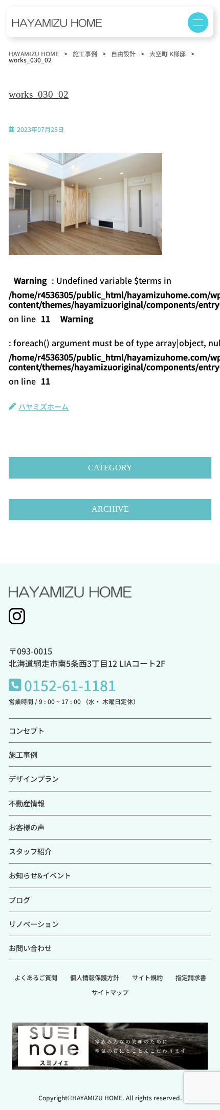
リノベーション (34, 923)
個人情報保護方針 (94, 977)
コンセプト (27, 730)
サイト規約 (147, 977)
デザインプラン (34, 778)
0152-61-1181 (70, 685)
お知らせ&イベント (40, 875)
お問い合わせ (30, 947)
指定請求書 (190, 977)
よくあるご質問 (35, 977)
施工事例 (23, 754)
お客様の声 (27, 827)
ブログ (19, 899)
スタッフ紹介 (30, 851)
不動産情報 (27, 803)
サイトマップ (110, 992)
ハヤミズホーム (43, 406)
